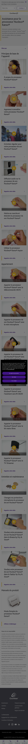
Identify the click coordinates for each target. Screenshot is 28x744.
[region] (14, 372)
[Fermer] (25, 361)
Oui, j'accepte (14, 380)
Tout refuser (14, 377)
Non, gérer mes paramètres (14, 373)
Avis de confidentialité (10, 369)
